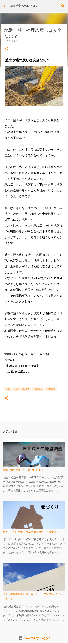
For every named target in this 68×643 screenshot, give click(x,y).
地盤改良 (38, 389)
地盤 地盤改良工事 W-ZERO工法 (23, 470)
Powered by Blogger (36, 638)
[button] (6, 48)
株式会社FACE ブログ (24, 5)
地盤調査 (51, 389)
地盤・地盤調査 (22, 389)
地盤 (8, 389)
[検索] (63, 5)
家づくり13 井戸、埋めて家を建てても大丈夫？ (31, 531)
